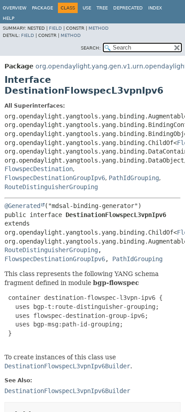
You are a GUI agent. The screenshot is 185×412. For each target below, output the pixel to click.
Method (98, 28)
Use (87, 7)
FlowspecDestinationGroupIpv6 (54, 177)
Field (55, 28)
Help (8, 18)
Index (155, 7)
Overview (14, 7)
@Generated (22, 205)
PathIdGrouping (134, 177)
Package (42, 7)
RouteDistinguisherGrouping (51, 186)
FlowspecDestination (38, 168)
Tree (102, 7)
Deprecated (128, 7)
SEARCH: (91, 47)
